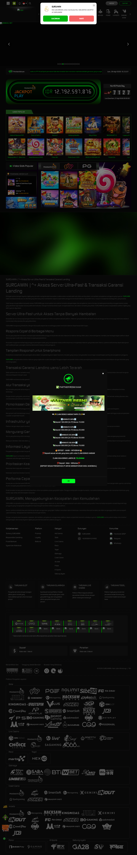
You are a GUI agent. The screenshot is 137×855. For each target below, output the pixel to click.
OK (69, 481)
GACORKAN (55, 18)
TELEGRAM (80, 458)
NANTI (81, 18)
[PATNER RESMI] (68, 403)
